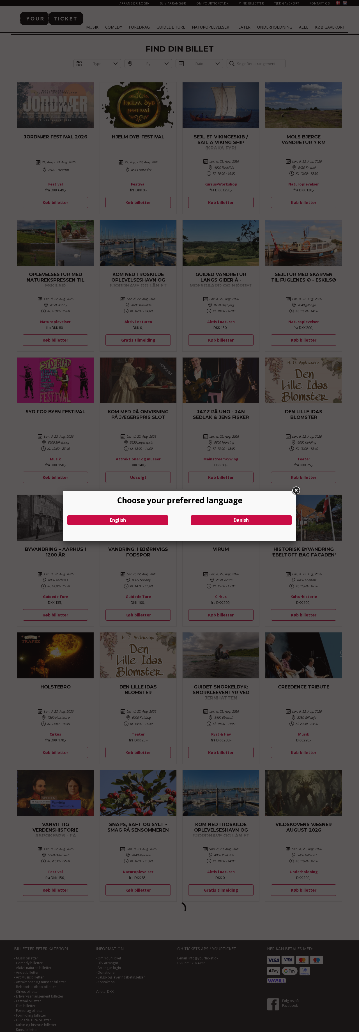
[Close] (296, 491)
